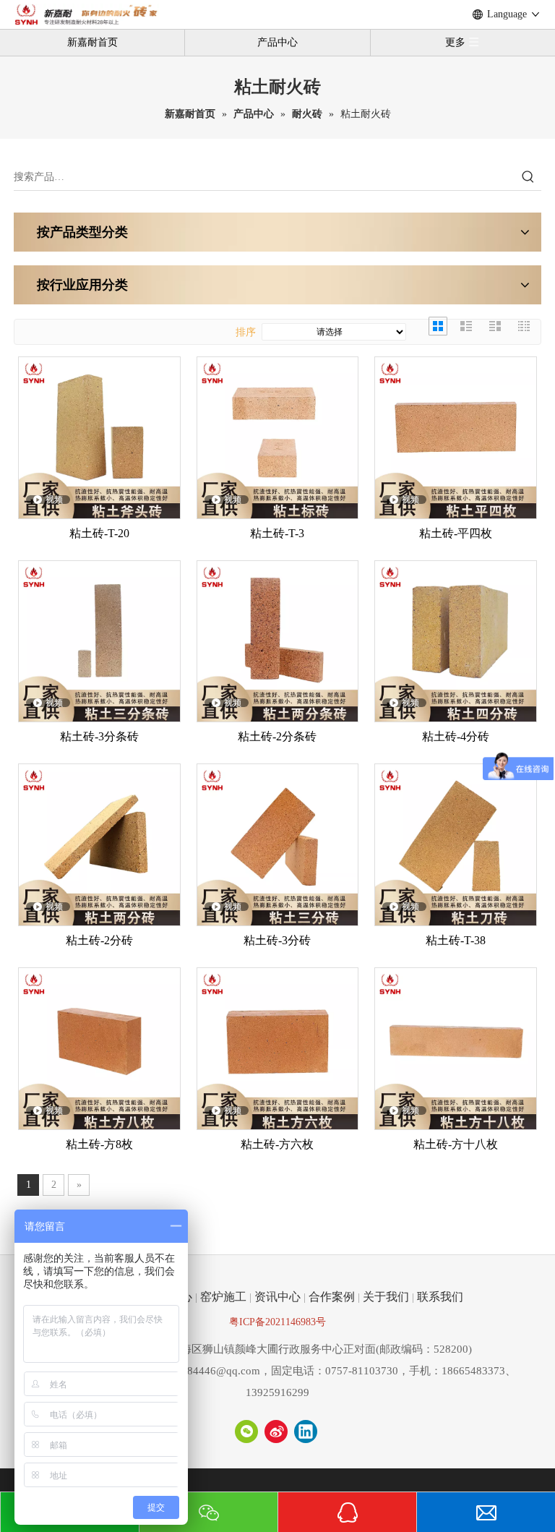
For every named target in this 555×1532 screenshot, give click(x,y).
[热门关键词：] (528, 177)
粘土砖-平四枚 (455, 533)
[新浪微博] (276, 1431)
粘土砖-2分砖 (99, 940)
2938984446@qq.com (209, 1371)
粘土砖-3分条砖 (99, 736)
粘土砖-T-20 (99, 533)
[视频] (99, 436)
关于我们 (386, 1297)
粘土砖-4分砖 (455, 736)
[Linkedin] (305, 1431)
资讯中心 (277, 1297)
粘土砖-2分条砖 (277, 736)
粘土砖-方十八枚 (455, 1144)
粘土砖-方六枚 (277, 1144)
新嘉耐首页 (92, 42)
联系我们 (440, 1297)
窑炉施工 (223, 1297)
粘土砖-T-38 (456, 940)
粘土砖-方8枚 (99, 1144)
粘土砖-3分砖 (277, 940)
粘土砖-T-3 (277, 533)
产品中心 (277, 42)
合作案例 (332, 1297)
